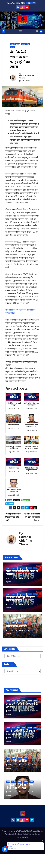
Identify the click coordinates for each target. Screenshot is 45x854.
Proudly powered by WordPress (13, 831)
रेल (29, 44)
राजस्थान (24, 44)
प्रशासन (18, 44)
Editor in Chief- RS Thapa (26, 77)
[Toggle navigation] (20, 31)
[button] (37, 31)
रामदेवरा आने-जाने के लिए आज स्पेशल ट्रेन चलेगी (13, 517)
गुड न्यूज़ (13, 781)
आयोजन (13, 622)
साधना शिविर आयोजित (16, 626)
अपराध (13, 568)
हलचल (12, 47)
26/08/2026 (12, 711)
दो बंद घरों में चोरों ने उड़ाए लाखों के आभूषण (22, 572)
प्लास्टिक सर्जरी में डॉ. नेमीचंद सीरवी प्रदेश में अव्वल (19, 786)
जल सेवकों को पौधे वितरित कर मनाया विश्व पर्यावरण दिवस (32, 517)
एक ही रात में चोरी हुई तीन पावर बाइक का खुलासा (20, 598)
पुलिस (18, 568)
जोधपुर (12, 44)
